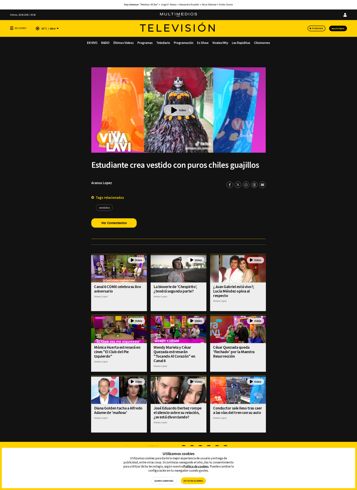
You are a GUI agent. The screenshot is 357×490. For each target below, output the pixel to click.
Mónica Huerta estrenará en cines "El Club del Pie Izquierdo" (117, 352)
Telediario (163, 43)
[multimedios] (178, 15)
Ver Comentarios (114, 223)
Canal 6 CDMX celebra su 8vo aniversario (117, 289)
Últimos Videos (123, 43)
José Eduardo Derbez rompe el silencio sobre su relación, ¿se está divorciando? (178, 412)
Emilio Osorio (226, 4)
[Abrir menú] (11, 28)
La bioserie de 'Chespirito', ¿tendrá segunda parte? (175, 289)
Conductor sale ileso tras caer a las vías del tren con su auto (237, 410)
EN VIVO (92, 43)
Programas (145, 43)
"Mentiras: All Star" (149, 4)
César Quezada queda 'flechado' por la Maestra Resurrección (234, 352)
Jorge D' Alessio (169, 4)
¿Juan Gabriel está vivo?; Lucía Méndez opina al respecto (233, 291)
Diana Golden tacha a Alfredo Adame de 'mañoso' (118, 410)
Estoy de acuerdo (193, 480)
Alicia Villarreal (209, 4)
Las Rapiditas (241, 43)
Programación (183, 43)
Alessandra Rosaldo (189, 4)
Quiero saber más (163, 480)
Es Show (203, 43)
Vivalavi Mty (220, 43)
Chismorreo (262, 43)
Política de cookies (196, 466)
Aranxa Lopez (101, 183)
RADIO (105, 43)
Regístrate (338, 28)
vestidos (104, 207)
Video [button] (182, 110)
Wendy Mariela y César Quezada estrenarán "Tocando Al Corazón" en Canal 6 (174, 354)
